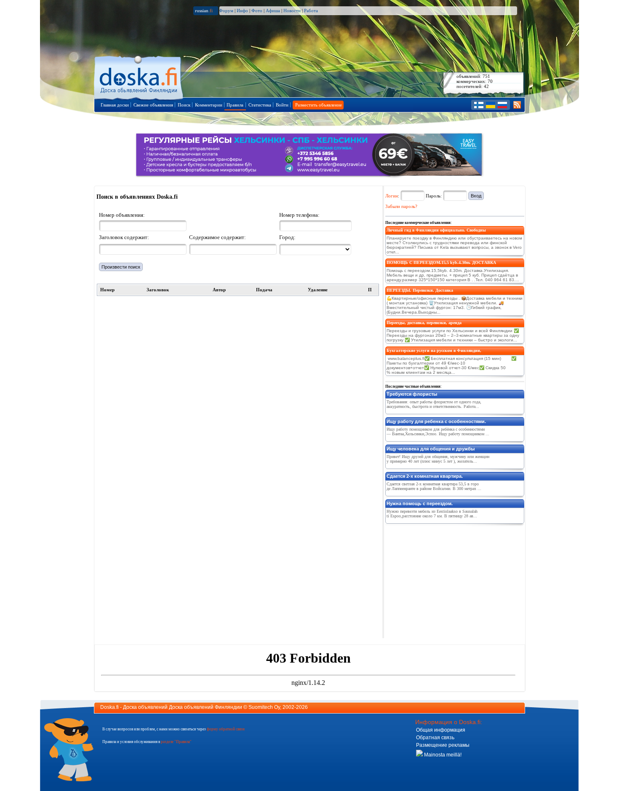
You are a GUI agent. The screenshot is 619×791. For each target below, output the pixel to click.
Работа (311, 10)
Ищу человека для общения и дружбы (431, 448)
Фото (256, 10)
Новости (292, 10)
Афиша (273, 10)
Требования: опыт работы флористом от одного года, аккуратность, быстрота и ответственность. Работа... (434, 404)
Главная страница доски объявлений (139, 76)
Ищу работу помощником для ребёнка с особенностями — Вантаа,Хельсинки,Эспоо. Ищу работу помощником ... (438, 431)
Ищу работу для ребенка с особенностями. (436, 421)
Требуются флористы (412, 394)
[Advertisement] (448, 579)
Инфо (242, 10)
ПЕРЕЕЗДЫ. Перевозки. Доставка (420, 290)
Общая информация (440, 730)
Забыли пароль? (401, 206)
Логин (391, 195)
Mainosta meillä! (442, 755)
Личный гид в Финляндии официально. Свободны (436, 230)
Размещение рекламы (443, 745)
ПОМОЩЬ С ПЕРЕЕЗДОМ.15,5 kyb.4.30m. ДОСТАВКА (441, 262)
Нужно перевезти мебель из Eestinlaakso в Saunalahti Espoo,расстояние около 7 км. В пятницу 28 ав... (432, 513)
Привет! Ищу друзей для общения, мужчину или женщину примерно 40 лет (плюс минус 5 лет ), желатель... (438, 458)
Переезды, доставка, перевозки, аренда (424, 322)
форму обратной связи (226, 729)
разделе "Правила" (176, 742)
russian (204, 10)
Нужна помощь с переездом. (420, 503)
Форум (226, 10)
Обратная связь (435, 737)
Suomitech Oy (264, 707)
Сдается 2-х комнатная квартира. (425, 476)
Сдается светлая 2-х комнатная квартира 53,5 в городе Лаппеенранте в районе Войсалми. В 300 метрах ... (434, 486)
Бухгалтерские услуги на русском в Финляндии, (434, 350)
